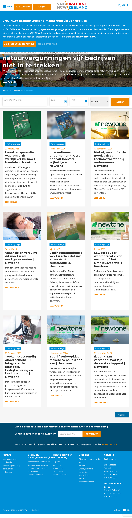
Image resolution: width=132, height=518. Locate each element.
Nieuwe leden (84, 475)
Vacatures (83, 465)
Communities (58, 468)
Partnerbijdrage (16, 90)
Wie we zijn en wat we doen (90, 459)
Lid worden (23, 6)
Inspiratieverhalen (60, 474)
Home (5, 90)
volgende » (122, 415)
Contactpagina (110, 459)
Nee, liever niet (47, 44)
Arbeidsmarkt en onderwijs (39, 461)
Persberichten (8, 462)
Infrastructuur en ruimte (38, 468)
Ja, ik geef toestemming (19, 44)
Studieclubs (58, 471)
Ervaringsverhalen (86, 469)
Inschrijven (91, 433)
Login (41, 6)
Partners (82, 478)
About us (82, 462)
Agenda (56, 461)
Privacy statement (109, 444)
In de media (7, 472)
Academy (57, 465)
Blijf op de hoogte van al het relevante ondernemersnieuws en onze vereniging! (62, 426)
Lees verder (9, 82)
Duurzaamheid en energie (39, 465)
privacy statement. (86, 36)
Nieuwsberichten (9, 459)
